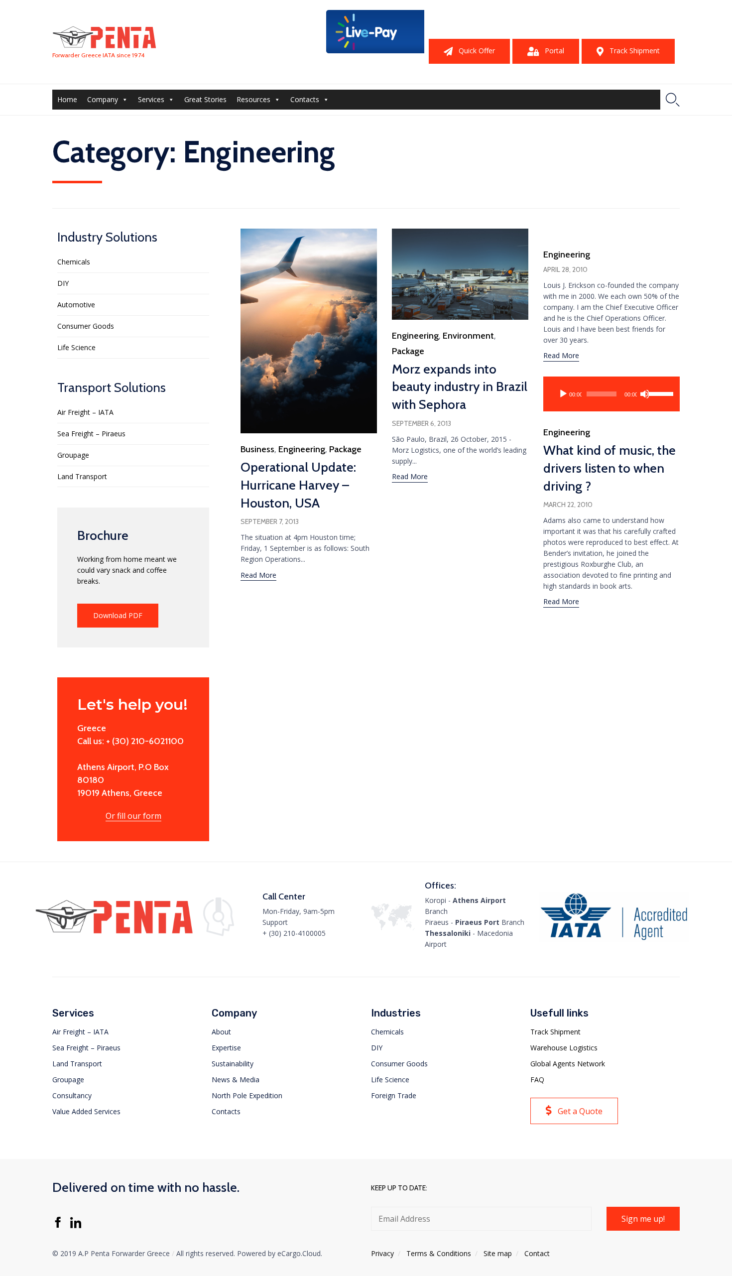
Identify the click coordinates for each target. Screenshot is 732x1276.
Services (151, 99)
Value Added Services (86, 1111)
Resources (253, 99)
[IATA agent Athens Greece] (614, 939)
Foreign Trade (393, 1095)
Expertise (226, 1047)
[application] (611, 394)
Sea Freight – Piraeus (91, 433)
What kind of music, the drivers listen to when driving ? (609, 468)
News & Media (235, 1079)
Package (345, 449)
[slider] (658, 393)
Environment (468, 335)
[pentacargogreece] (114, 933)
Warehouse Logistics (564, 1047)
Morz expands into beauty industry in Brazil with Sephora (459, 387)
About (221, 1031)
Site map (498, 1253)
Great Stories (205, 99)
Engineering (301, 449)
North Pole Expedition (247, 1095)
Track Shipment (555, 1031)
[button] (469, 51)
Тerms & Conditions (438, 1253)
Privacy (382, 1253)
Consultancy (72, 1095)
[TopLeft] (376, 51)
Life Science (76, 347)
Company (102, 99)
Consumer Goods (85, 326)
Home (67, 99)
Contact (537, 1253)
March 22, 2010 (568, 504)
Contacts (304, 99)
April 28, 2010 (565, 269)
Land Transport (82, 476)
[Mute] (645, 394)
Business (257, 449)
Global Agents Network (567, 1063)
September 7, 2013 (270, 521)
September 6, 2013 (421, 423)
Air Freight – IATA (85, 412)
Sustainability (232, 1063)
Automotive (76, 304)
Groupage (73, 455)
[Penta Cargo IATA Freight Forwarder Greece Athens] (104, 37)
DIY (63, 283)
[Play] (563, 394)
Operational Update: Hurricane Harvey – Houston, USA (298, 485)
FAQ (537, 1079)
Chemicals (73, 261)
